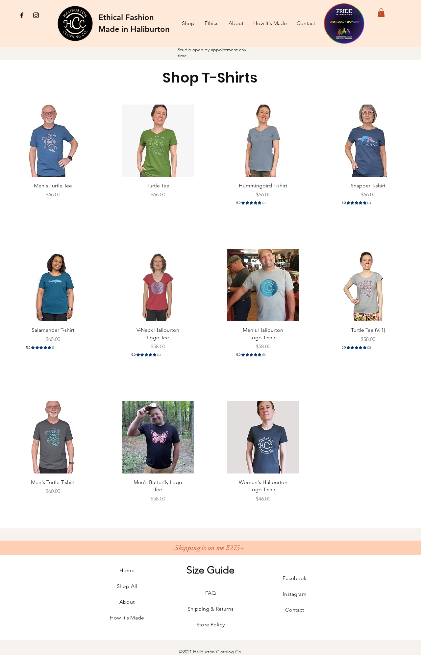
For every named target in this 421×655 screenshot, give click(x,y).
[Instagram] (36, 15)
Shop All (127, 586)
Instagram (294, 594)
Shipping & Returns (210, 609)
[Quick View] (53, 141)
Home (127, 570)
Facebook (295, 578)
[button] (381, 12)
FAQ (210, 593)
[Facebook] (22, 15)
